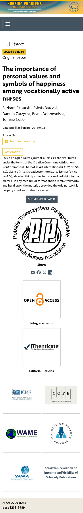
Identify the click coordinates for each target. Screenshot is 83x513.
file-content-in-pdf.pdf (22, 141)
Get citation (12, 152)
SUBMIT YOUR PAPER (41, 199)
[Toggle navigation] (7, 24)
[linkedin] (50, 272)
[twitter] (44, 272)
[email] (33, 272)
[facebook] (39, 272)
